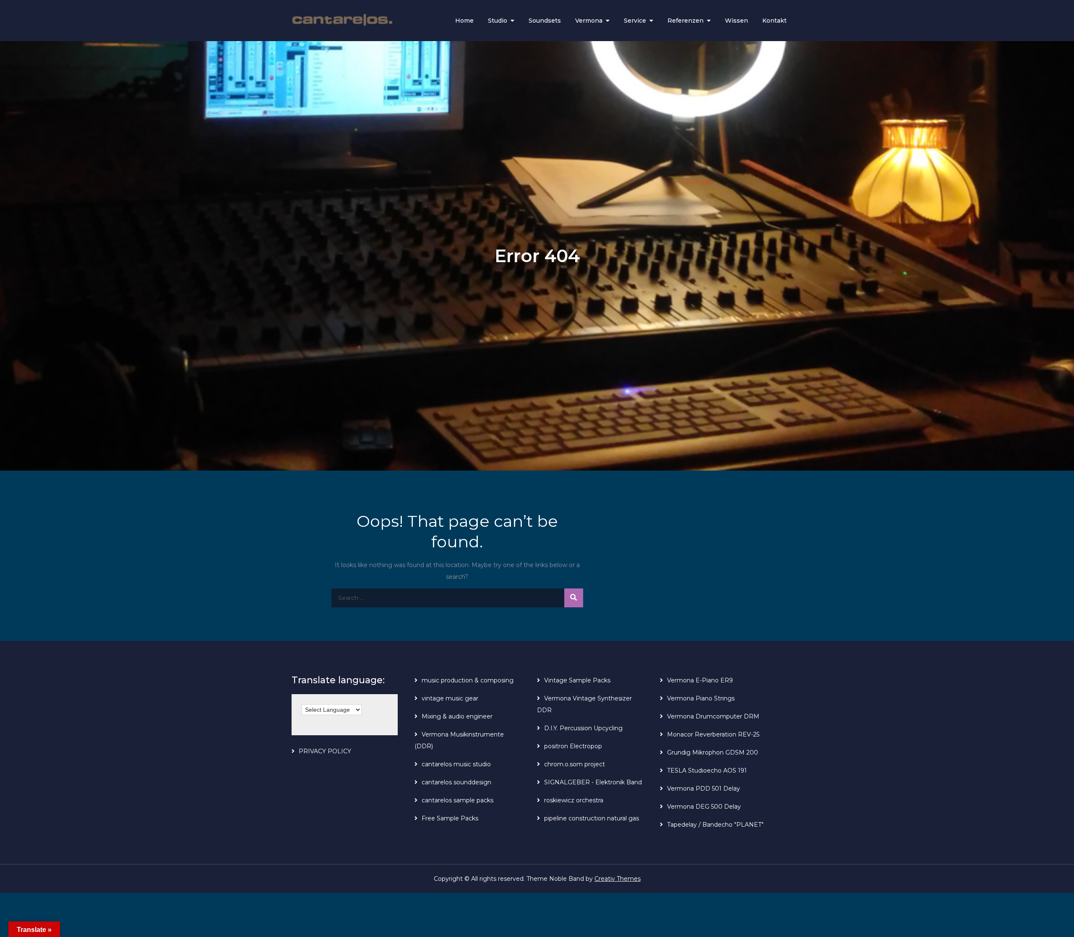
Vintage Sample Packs (577, 680)
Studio (497, 20)
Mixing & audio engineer (457, 716)
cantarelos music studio (456, 764)
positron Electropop (573, 746)
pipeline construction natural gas (591, 818)
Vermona (588, 20)
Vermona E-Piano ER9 (700, 680)
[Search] (573, 597)
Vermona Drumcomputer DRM (713, 716)
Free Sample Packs (450, 818)
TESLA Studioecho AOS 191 (707, 770)
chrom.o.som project (574, 764)
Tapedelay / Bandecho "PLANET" (715, 824)
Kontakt (774, 20)
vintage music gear (450, 698)
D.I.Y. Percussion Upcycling (583, 728)
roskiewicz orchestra (573, 800)
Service (635, 20)
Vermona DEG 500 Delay (704, 806)
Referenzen (685, 20)
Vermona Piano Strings (701, 698)
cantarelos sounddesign (456, 782)
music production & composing (468, 680)
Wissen (736, 20)
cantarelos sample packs (457, 800)
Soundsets (545, 20)
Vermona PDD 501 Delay (703, 788)
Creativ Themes (617, 878)
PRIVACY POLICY (325, 751)
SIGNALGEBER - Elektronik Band (593, 782)
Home (464, 20)
